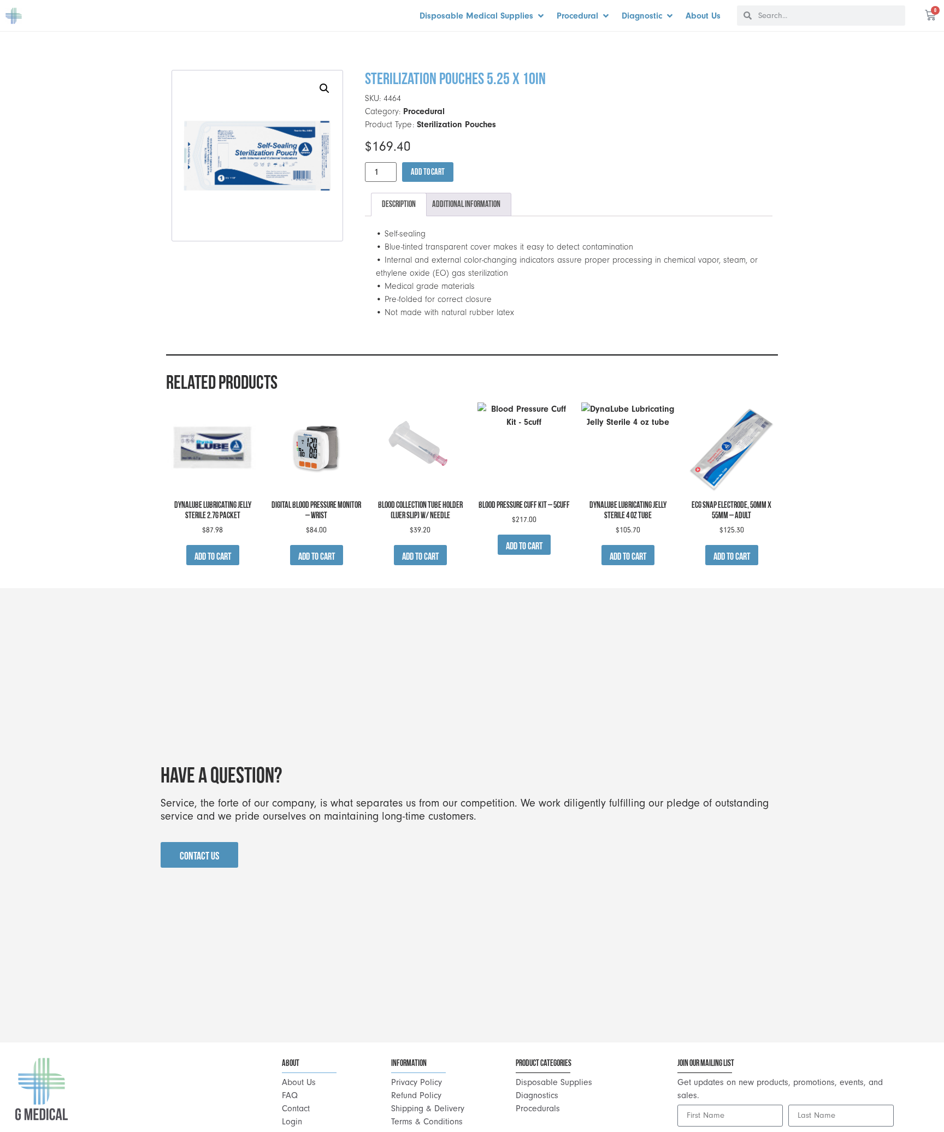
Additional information (466, 204)
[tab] (399, 205)
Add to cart (428, 171)
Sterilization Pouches (456, 124)
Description (399, 204)
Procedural (424, 111)
